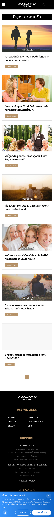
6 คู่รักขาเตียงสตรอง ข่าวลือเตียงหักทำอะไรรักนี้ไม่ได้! (25, 356)
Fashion (12, 422)
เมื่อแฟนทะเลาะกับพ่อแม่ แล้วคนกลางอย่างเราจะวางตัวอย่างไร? (27, 207)
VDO (30, 426)
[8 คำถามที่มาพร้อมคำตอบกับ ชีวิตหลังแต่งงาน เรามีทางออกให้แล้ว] (27, 287)
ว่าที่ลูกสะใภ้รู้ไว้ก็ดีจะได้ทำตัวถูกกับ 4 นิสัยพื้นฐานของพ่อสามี (26, 157)
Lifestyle (33, 417)
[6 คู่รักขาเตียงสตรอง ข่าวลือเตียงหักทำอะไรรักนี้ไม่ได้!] (27, 337)
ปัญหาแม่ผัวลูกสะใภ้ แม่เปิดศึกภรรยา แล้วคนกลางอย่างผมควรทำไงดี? (26, 108)
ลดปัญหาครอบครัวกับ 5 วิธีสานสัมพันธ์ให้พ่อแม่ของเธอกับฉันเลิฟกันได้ (26, 257)
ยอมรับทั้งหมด (41, 512)
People (9, 364)
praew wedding (36, 422)
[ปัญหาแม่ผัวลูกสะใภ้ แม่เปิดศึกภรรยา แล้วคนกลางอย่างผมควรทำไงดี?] (27, 88)
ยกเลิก (23, 512)
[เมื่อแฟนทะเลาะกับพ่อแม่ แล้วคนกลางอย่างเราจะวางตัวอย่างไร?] (27, 188)
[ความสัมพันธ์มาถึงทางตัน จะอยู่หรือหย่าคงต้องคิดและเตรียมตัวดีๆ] (27, 38)
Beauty (12, 426)
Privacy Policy (27, 480)
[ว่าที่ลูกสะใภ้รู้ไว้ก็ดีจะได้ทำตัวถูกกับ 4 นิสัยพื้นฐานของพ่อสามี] (27, 138)
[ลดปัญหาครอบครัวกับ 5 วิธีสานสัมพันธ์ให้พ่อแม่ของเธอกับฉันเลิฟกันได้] (27, 237)
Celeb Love (11, 66)
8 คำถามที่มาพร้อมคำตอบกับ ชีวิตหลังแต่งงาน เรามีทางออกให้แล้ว (24, 306)
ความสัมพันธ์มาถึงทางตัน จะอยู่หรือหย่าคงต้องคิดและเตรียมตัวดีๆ (27, 58)
